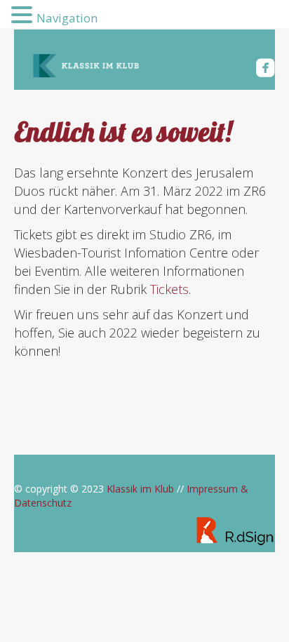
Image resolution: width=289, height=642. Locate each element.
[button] (23, 15)
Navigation (67, 18)
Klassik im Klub (140, 488)
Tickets (169, 289)
